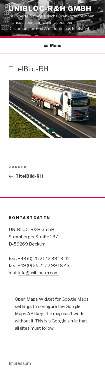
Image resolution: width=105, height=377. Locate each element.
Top (100, 372)
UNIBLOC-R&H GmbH (50, 8)
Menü (56, 45)
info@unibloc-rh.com (38, 272)
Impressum (20, 363)
